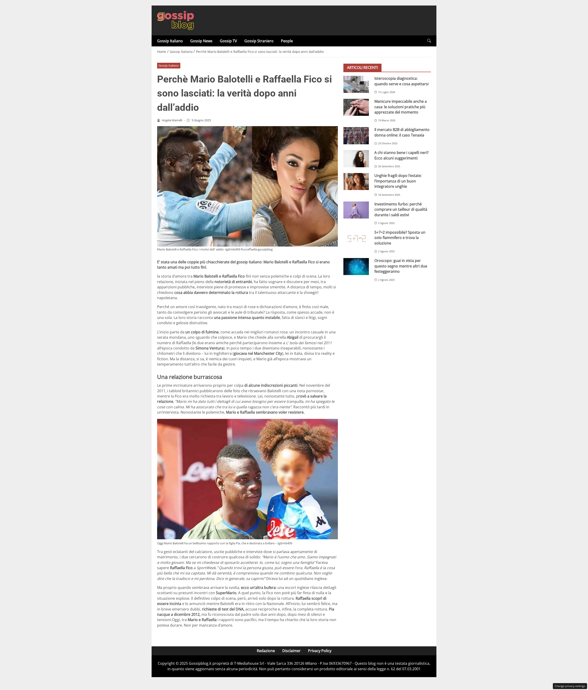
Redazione (266, 650)
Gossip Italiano (170, 40)
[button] (429, 40)
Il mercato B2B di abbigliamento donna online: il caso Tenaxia (402, 132)
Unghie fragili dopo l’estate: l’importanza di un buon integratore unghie (398, 181)
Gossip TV (228, 40)
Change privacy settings (570, 686)
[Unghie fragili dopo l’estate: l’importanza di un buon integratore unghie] (356, 181)
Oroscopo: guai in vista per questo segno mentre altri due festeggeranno (400, 266)
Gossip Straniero (259, 40)
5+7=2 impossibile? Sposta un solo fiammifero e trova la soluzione (399, 238)
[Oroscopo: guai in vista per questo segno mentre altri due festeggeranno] (356, 266)
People (287, 40)
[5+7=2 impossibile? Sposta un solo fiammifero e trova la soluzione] (356, 238)
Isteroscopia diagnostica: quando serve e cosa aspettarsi (401, 81)
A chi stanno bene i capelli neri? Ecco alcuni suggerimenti (401, 155)
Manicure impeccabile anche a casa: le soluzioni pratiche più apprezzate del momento (400, 107)
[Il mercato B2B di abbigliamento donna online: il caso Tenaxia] (356, 135)
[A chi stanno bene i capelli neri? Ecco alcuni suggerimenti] (356, 158)
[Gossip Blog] (175, 20)
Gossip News (201, 40)
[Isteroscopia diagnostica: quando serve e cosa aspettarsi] (356, 84)
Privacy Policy (319, 650)
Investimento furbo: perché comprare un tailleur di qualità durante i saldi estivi (400, 209)
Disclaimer (291, 650)
